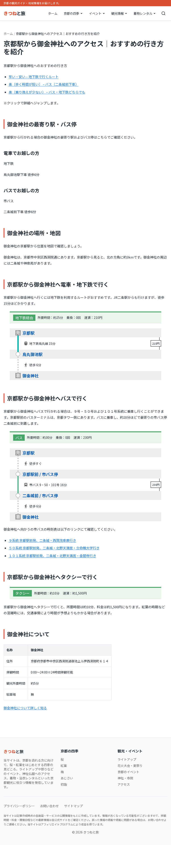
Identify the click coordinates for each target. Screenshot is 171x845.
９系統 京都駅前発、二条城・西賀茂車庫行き (42, 540)
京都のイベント (128, 772)
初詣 (64, 784)
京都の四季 (71, 13)
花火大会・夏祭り (130, 765)
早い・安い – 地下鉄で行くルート (34, 76)
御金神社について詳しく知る (25, 708)
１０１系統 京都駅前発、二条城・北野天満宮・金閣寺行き (52, 555)
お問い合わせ (49, 806)
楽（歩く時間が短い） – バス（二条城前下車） (44, 84)
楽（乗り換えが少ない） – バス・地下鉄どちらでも (47, 92)
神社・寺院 (125, 778)
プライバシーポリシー (19, 806)
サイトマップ (73, 806)
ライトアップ (127, 759)
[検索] (163, 13)
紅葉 (64, 765)
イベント (95, 13)
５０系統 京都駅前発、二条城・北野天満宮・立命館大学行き (54, 548)
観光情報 (117, 13)
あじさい (67, 778)
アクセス (124, 784)
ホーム (52, 13)
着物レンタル (143, 13)
